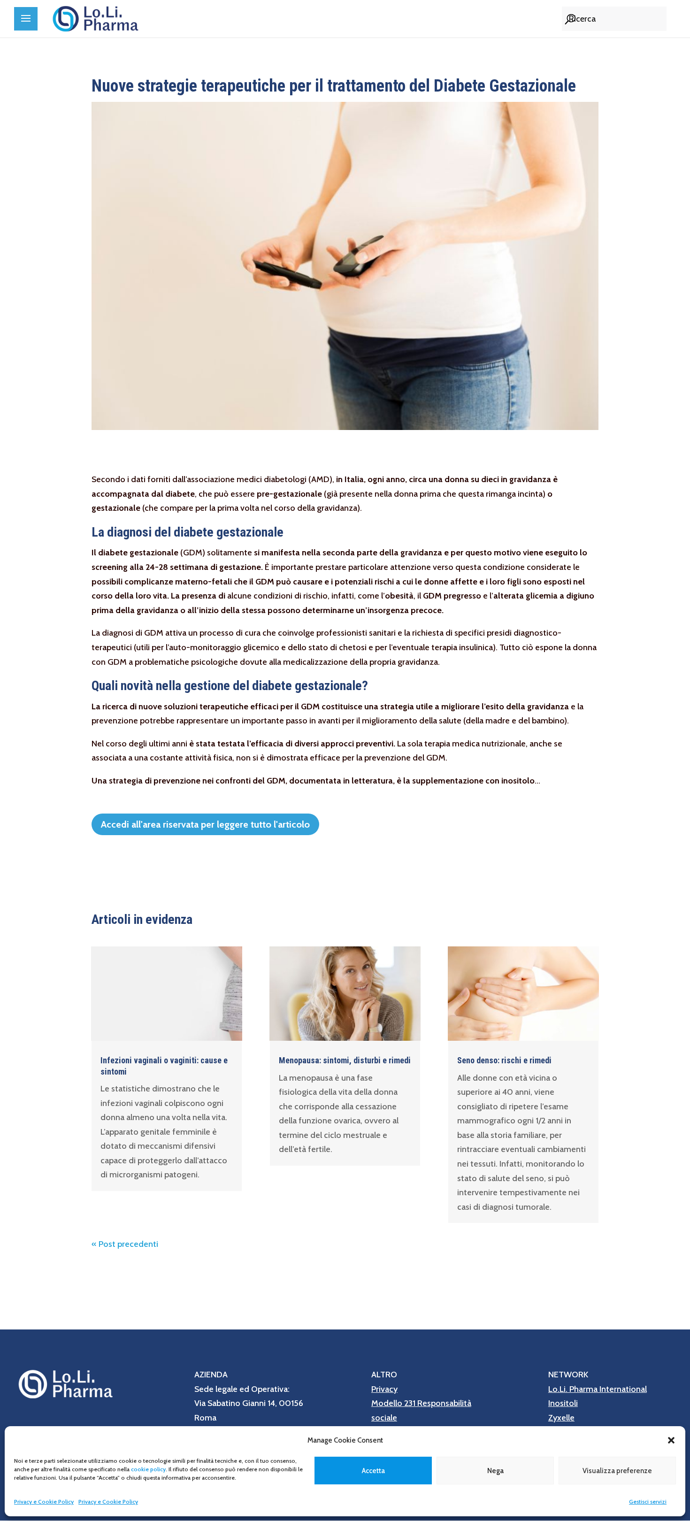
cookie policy (148, 1469)
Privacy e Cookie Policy (44, 1501)
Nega (495, 1471)
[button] (671, 1440)
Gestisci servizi (648, 1501)
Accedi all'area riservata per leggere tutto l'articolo (205, 824)
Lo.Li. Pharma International (597, 1389)
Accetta (373, 1471)
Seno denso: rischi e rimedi (504, 1060)
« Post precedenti (125, 1244)
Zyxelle (561, 1418)
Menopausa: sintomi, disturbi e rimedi (345, 1060)
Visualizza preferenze (617, 1471)
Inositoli (563, 1403)
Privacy (384, 1389)
